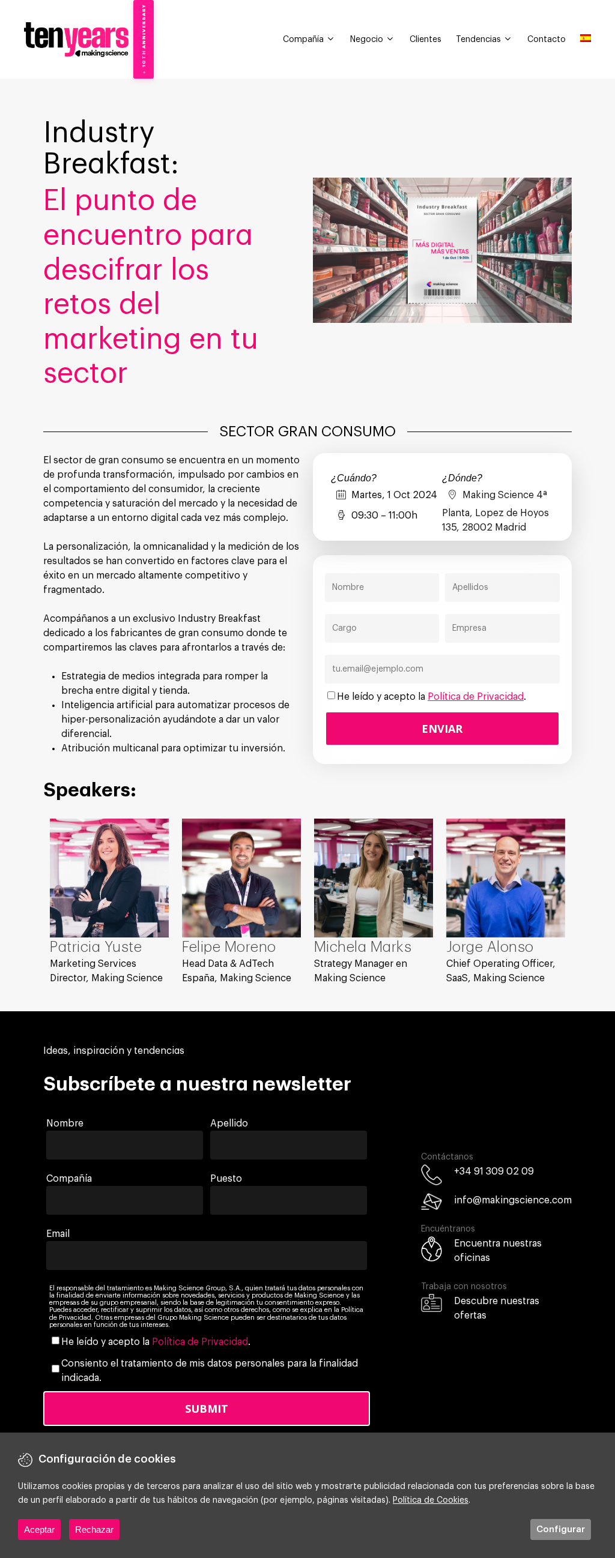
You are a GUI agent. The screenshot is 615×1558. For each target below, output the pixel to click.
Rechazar (94, 1529)
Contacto (546, 39)
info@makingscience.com (513, 1200)
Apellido (229, 1123)
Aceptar (39, 1529)
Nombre (64, 1123)
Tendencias (478, 39)
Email (58, 1234)
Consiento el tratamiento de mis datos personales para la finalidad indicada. (209, 1371)
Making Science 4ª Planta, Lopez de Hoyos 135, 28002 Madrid (495, 511)
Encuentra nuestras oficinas (498, 1251)
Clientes (425, 39)
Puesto (226, 1179)
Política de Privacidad (476, 697)
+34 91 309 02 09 (494, 1171)
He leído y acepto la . (431, 697)
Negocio (366, 39)
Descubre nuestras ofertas (496, 1308)
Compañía (303, 39)
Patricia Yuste (96, 947)
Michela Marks (363, 947)
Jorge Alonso (490, 947)
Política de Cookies (430, 1500)
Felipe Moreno (229, 947)
